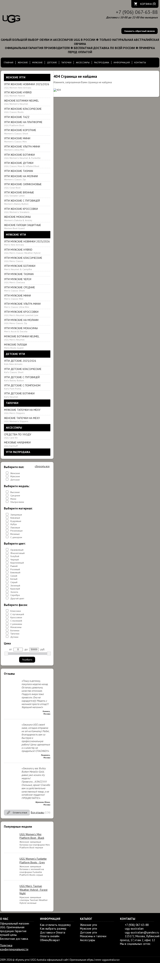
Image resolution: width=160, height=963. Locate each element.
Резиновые (16, 530)
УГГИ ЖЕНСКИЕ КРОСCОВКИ (21, 210)
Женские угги (88, 925)
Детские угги (88, 932)
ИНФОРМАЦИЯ (122, 62)
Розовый (15, 569)
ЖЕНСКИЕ (23, 62)
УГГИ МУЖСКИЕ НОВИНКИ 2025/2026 (27, 243)
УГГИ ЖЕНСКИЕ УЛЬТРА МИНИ (22, 148)
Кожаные (15, 517)
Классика (15, 610)
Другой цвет (17, 598)
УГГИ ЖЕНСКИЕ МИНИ (17, 140)
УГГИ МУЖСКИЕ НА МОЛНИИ (21, 321)
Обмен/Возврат (50, 940)
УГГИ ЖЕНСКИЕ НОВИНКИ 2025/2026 (26, 85)
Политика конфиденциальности (14, 947)
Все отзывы (37, 812)
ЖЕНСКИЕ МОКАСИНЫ (18, 218)
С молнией (16, 620)
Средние (15, 495)
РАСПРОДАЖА (101, 62)
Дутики (14, 636)
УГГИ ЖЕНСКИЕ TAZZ (16, 117)
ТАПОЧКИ (66, 62)
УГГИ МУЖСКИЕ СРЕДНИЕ (19, 289)
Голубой (14, 556)
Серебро (15, 595)
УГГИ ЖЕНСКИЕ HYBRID (18, 94)
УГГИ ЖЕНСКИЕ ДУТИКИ (21, 164)
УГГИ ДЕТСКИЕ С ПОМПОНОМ (22, 387)
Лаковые (15, 527)
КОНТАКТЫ (140, 62)
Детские (15, 479)
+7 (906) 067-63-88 (137, 12)
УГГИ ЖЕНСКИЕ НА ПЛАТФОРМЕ (23, 123)
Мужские (15, 476)
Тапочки (14, 633)
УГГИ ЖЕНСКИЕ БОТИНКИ (22, 156)
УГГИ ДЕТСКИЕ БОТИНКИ (19, 395)
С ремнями (16, 624)
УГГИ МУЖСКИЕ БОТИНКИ (19, 267)
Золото (14, 591)
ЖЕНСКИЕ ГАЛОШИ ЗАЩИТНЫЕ (22, 226)
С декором (16, 537)
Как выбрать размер (53, 928)
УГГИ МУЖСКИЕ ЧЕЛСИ (17, 280)
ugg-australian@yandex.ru (142, 932)
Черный (14, 559)
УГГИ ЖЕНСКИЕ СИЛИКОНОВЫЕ (23, 185)
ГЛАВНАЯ (8, 62)
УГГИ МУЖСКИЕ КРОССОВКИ (21, 313)
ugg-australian (134, 928)
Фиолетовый (17, 553)
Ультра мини (17, 501)
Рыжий (14, 566)
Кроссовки (16, 617)
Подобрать (27, 659)
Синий (13, 575)
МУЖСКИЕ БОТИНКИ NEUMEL (21, 338)
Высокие (15, 492)
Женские (15, 473)
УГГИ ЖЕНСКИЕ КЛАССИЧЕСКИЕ (23, 110)
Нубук (13, 524)
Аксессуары (87, 940)
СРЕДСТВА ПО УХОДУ (17, 436)
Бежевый (15, 572)
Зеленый (15, 585)
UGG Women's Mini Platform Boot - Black (32, 836)
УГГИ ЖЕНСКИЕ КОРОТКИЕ (20, 131)
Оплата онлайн (49, 936)
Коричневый (17, 562)
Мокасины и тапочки (93, 936)
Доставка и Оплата (52, 932)
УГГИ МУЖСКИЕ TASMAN (19, 274)
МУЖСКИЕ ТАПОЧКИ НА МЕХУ (22, 411)
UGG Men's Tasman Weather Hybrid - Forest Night (33, 889)
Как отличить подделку (55, 925)
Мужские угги (88, 928)
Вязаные (15, 533)
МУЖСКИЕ (37, 62)
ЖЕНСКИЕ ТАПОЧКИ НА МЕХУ (22, 419)
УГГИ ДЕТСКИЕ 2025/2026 (20, 362)
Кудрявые (15, 521)
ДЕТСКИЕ (52, 62)
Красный (15, 588)
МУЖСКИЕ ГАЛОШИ (15, 346)
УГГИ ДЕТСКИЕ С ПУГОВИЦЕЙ (22, 378)
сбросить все (42, 466)
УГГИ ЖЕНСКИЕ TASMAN (18, 171)
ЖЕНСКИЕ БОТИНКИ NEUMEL (21, 102)
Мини (13, 498)
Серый (13, 582)
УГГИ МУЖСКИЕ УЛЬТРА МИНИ (22, 305)
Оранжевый (16, 549)
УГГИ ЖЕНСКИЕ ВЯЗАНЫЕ (19, 194)
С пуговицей (17, 614)
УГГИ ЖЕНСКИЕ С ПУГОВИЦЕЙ (22, 202)
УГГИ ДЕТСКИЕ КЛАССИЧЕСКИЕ (22, 370)
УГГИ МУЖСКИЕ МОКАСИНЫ (21, 329)
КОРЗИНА (146, 4)
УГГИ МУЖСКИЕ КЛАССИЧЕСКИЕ (23, 259)
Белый (13, 578)
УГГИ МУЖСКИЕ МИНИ (17, 297)
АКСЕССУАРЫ (83, 62)
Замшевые (16, 514)
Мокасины (15, 627)
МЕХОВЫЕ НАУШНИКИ (17, 444)
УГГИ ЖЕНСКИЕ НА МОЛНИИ (21, 177)
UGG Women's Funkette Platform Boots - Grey (33, 860)
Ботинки (14, 630)
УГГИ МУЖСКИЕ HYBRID (22, 251)
